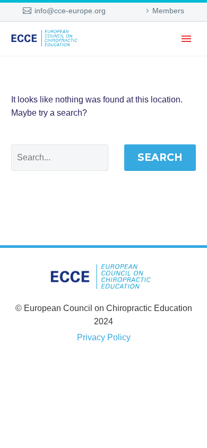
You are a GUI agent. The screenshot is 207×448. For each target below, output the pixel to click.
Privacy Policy (104, 337)
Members (168, 10)
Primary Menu (186, 39)
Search (160, 157)
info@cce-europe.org (70, 10)
